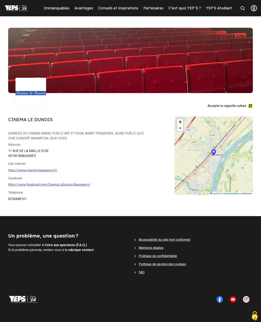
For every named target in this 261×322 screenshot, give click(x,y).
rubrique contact (81, 250)
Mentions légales (151, 248)
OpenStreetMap (231, 193)
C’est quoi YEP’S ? (184, 8)
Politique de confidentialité (158, 256)
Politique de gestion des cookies (162, 264)
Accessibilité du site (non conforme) (164, 240)
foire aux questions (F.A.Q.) (66, 245)
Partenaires (153, 8)
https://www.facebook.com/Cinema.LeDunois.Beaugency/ (49, 185)
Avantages (83, 8)
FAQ (142, 272)
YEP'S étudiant (219, 8)
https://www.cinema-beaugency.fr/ (32, 170)
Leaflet (216, 193)
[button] (213, 155)
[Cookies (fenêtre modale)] (254, 316)
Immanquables (57, 8)
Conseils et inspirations (118, 8)
